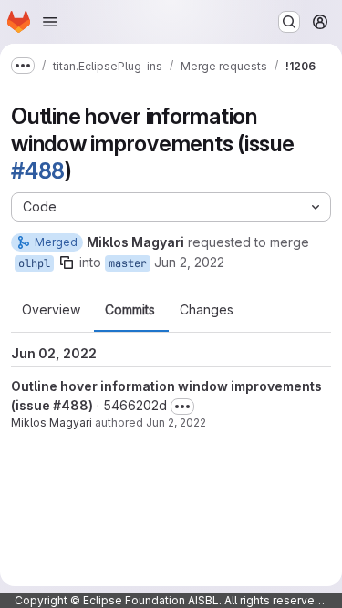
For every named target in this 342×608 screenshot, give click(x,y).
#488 (38, 171)
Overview (51, 310)
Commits (130, 310)
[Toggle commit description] (182, 406)
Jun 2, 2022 (189, 262)
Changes (206, 310)
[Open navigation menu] (50, 21)
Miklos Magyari (51, 422)
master (128, 263)
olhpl (34, 263)
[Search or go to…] (289, 22)
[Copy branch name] (67, 262)
